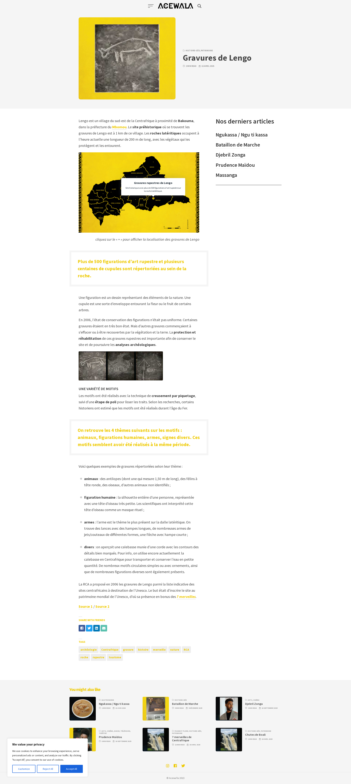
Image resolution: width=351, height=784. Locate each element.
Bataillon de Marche (238, 144)
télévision (125, 731)
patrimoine (207, 50)
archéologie (88, 649)
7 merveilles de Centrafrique (182, 738)
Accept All (71, 768)
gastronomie (107, 700)
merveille (159, 649)
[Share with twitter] (89, 628)
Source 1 (86, 606)
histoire (143, 649)
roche (84, 657)
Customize (24, 768)
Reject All (48, 768)
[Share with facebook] (82, 628)
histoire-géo (193, 50)
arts (250, 700)
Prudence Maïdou (235, 165)
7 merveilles (186, 596)
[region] (47, 757)
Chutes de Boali (255, 735)
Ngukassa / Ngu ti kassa (242, 134)
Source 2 (102, 606)
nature (174, 649)
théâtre (103, 733)
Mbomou (119, 127)
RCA (186, 649)
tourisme (115, 657)
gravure (128, 649)
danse (117, 731)
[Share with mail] (104, 628)
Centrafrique (109, 649)
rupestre (98, 657)
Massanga (226, 175)
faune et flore (181, 731)
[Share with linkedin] (96, 628)
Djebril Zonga (230, 154)
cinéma (256, 700)
